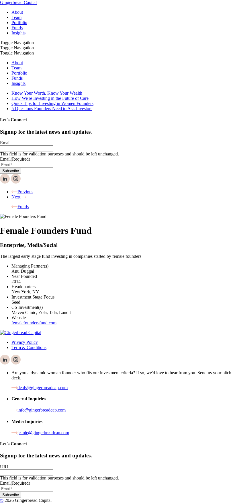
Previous (25, 191)
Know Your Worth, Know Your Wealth (46, 93)
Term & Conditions (28, 347)
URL (4, 466)
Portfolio (19, 73)
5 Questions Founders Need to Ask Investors (51, 108)
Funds (17, 78)
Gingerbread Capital (18, 2)
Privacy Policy (24, 342)
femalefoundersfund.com (33, 322)
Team (16, 67)
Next (15, 196)
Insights (18, 83)
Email (5, 142)
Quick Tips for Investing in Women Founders (52, 103)
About (17, 62)
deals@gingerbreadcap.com (42, 387)
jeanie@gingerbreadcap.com (43, 432)
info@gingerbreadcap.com (41, 410)
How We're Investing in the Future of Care (50, 98)
